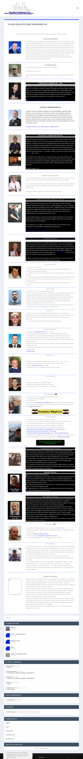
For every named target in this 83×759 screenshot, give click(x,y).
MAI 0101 (13, 627)
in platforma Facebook (47, 535)
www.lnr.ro (28, 153)
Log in (7, 726)
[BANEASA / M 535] (8, 642)
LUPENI (9, 667)
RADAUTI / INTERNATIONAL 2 (19, 654)
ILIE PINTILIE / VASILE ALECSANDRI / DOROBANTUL (21, 673)
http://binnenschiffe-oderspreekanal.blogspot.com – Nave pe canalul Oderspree (48, 433)
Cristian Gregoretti (11, 671)
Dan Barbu (9, 677)
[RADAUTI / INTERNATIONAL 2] (8, 655)
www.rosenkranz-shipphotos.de (44, 402)
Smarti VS (8, 682)
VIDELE (9, 684)
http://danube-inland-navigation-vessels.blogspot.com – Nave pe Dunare (46, 429)
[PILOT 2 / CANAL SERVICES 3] (8, 635)
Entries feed (9, 731)
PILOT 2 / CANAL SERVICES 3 (18, 634)
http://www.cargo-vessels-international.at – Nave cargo (41, 431)
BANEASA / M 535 (15, 640)
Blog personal (31, 351)
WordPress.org (10, 739)
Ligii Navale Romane (60, 252)
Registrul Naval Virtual (35, 406)
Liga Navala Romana (37, 365)
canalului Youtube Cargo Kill (40, 534)
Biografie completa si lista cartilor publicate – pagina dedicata (42, 126)
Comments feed (10, 735)
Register (8, 722)
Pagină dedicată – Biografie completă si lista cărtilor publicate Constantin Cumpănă (49, 100)
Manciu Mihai (9, 666)
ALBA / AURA (10, 689)
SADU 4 (13, 647)
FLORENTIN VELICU (11, 688)
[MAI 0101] (8, 629)
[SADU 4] (8, 648)
